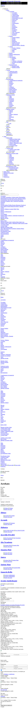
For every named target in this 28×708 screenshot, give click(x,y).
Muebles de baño (13, 64)
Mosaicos (11, 83)
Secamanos (14, 29)
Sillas (10, 96)
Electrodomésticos (13, 72)
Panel (10, 85)
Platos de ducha (15, 44)
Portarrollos (14, 27)
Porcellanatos (12, 88)
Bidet (13, 50)
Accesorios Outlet (13, 145)
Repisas (14, 28)
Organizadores (15, 23)
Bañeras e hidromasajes (14, 54)
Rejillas (13, 38)
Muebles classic (15, 66)
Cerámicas (11, 87)
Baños (7, 10)
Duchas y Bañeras (16, 48)
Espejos (11, 55)
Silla (10, 113)
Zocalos (11, 84)
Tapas (13, 63)
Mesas (10, 102)
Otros (13, 24)
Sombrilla (11, 119)
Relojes (11, 104)
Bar (10, 118)
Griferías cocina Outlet (14, 149)
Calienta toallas (15, 15)
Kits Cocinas (12, 150)
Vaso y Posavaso (16, 32)
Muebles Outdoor (10, 109)
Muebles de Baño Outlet (14, 139)
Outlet (4, 136)
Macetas (11, 110)
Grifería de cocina (13, 71)
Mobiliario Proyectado (8, 173)
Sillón (10, 97)
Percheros (11, 105)
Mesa (10, 115)
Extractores (14, 33)
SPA (7, 122)
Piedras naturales (13, 89)
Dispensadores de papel (17, 18)
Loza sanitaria (12, 57)
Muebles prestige (16, 67)
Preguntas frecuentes (20, 605)
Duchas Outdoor (16, 37)
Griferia (11, 46)
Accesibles (14, 12)
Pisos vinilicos (12, 92)
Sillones (11, 111)
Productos (3, 466)
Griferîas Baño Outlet (14, 140)
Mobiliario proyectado (6, 460)
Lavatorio (14, 49)
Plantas (10, 106)
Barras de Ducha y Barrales (18, 45)
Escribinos (3, 605)
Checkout (3, 696)
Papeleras (14, 35)
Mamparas (14, 41)
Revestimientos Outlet (11, 166)
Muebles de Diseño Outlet (12, 153)
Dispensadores (15, 16)
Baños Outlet (9, 137)
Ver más (2, 585)
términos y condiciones (9, 674)
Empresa (5, 174)
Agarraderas (15, 14)
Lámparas (11, 101)
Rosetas (14, 40)
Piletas (10, 75)
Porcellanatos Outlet (13, 167)
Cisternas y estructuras (17, 61)
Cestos (10, 74)
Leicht (7, 126)
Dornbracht (8, 133)
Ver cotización (4, 689)
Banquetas (11, 98)
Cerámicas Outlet (13, 169)
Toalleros (14, 31)
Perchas (14, 25)
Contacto (5, 175)
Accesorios (11, 11)
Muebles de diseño (10, 94)
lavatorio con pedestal (17, 62)
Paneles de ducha (16, 42)
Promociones (6, 176)
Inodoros (14, 58)
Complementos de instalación (15, 80)
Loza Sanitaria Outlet (14, 141)
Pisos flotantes (12, 91)
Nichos (13, 22)
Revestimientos (9, 79)
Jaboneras (14, 20)
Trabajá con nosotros (10, 605)
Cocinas (8, 70)
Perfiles (11, 81)
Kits (10, 76)
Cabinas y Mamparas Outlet (15, 143)
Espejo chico (15, 19)
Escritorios (11, 100)
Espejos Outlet (12, 144)
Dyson (7, 131)
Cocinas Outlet (9, 148)
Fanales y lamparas (13, 114)
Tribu (7, 128)
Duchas (11, 36)
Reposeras (11, 117)
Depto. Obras (6, 171)
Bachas (10, 53)
